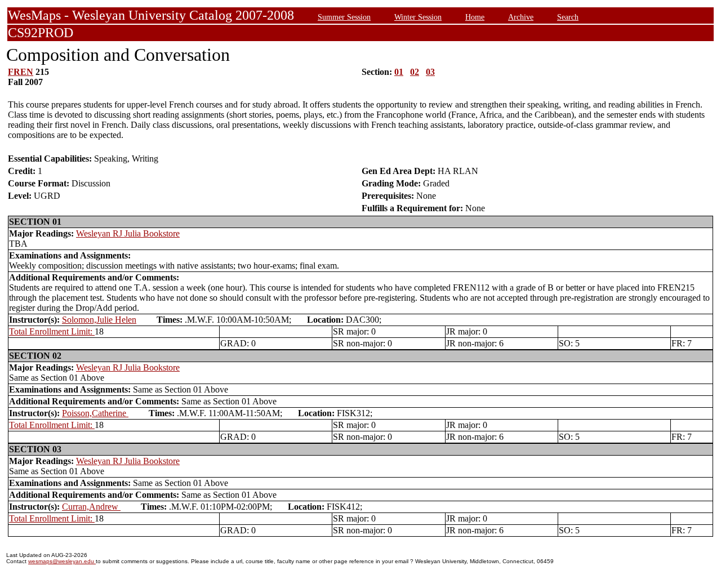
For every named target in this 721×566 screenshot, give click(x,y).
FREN (20, 72)
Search (567, 16)
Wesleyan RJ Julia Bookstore (128, 233)
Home (474, 16)
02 (414, 72)
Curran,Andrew (91, 506)
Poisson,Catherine (95, 413)
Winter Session (418, 16)
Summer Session (344, 16)
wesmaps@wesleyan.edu (62, 561)
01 (398, 72)
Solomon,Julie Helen (99, 319)
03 (430, 72)
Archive (520, 16)
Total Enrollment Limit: (52, 331)
